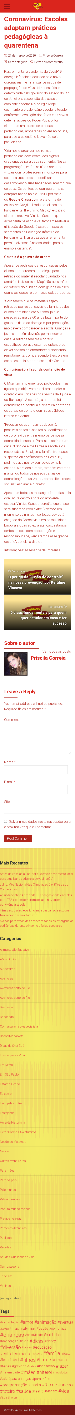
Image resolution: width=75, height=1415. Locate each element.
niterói (45, 1372)
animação (46, 1322)
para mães (42, 1379)
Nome (10, 762)
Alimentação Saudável (14, 949)
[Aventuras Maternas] (37, 6)
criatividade (35, 1335)
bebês (43, 1328)
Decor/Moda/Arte (11, 1036)
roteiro (8, 1391)
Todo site (6, 1276)
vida (65, 1391)
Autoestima (7, 969)
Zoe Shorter (9, 1397)
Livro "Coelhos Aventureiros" (19, 1132)
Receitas (5, 1247)
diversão (12, 1347)
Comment (11, 720)
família (53, 1353)
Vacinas (5, 1285)
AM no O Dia (8, 959)
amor (28, 1322)
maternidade (11, 1372)
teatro (39, 1391)
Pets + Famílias (10, 1199)
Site (7, 802)
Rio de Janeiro (59, 1384)
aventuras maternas (19, 1328)
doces (28, 1347)
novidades (61, 1372)
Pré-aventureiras (10, 1218)
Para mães (7, 1170)
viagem (51, 1391)
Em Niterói (7, 1065)
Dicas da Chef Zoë (12, 1045)
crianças (13, 1334)
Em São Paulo (9, 1074)
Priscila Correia (53, 55)
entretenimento (16, 1353)
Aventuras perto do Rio (15, 988)
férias (6, 1366)
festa (66, 1354)
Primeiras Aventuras (13, 1228)
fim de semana (53, 1359)
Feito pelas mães (11, 1103)
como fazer (59, 1328)
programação (14, 1384)
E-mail (9, 782)
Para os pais (8, 1180)
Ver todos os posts (56, 651)
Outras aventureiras (13, 1161)
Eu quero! (6, 1093)
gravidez (20, 1366)
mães (30, 1372)
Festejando (7, 1113)
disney (51, 1341)
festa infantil (10, 1360)
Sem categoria (17, 62)
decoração (10, 1341)
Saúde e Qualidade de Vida (17, 1257)
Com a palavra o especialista (19, 1026)
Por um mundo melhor (15, 1209)
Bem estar (6, 1007)
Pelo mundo (8, 1189)
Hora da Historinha (12, 1122)
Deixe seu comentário (48, 62)
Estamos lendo (10, 1084)
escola (38, 1353)
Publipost (6, 1237)
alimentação (10, 1322)
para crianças (20, 1379)
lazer (63, 1366)
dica (25, 1341)
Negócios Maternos (13, 1141)
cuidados (53, 1335)
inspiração (47, 1366)
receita (35, 1385)
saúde (25, 1391)
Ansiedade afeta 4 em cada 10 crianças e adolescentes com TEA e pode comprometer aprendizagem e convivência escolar (36, 900)
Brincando (7, 1017)
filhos (29, 1359)
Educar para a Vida (12, 1055)
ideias (32, 1366)
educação (43, 1347)
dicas (38, 1341)
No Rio (4, 1151)
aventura (66, 1322)
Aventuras (6, 978)
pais (4, 1378)
